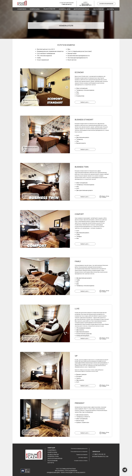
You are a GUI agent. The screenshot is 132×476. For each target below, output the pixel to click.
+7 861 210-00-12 (66, 4)
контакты (110, 9)
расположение (98, 9)
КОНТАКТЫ (51, 463)
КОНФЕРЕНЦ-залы (64, 9)
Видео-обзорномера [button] (105, 196)
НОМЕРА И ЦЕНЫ (52, 452)
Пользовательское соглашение (79, 451)
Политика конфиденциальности (79, 448)
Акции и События (49, 9)
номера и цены (34, 9)
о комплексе (21, 9)
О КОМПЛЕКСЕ (52, 450)
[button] (100, 196)
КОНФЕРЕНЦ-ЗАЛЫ (53, 456)
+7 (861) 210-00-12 (98, 454)
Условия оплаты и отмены (80, 460)
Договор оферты (82, 457)
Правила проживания (81, 454)
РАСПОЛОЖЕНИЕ (53, 460)
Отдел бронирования (66, 3)
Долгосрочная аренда (81, 9)
